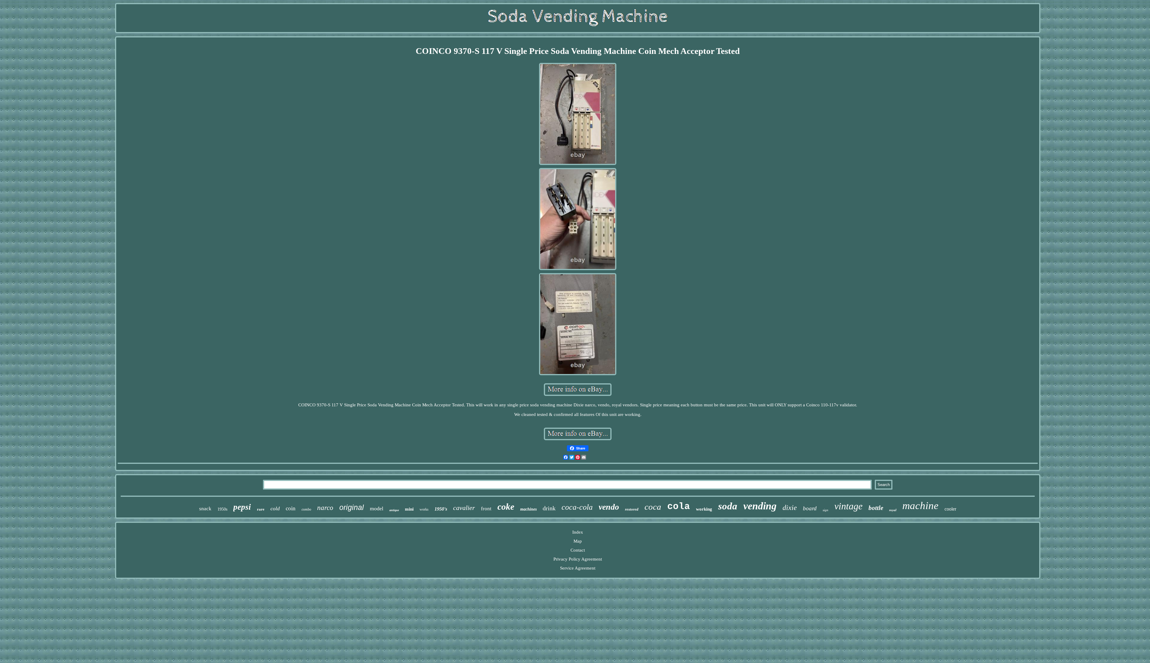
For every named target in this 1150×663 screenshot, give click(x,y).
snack (205, 508)
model (376, 508)
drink (549, 508)
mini (409, 509)
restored (631, 509)
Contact (578, 550)
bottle (875, 507)
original (351, 507)
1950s (222, 509)
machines (528, 509)
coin (291, 508)
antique (394, 510)
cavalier (464, 507)
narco (325, 507)
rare (260, 509)
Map (578, 541)
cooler (950, 508)
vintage (848, 506)
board (810, 508)
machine (920, 505)
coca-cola (577, 507)
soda (727, 506)
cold (275, 508)
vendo (609, 506)
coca (652, 506)
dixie (790, 507)
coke (505, 506)
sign (825, 510)
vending (760, 505)
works (424, 509)
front (486, 508)
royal (892, 510)
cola (678, 506)
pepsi (242, 506)
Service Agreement (577, 568)
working (704, 509)
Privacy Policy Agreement (577, 559)
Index (577, 532)
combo (306, 509)
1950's (441, 508)
